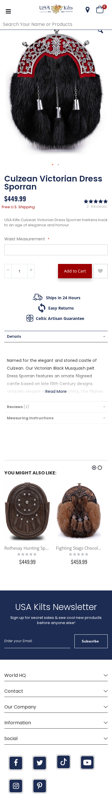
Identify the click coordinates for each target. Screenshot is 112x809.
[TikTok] (63, 762)
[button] (87, 10)
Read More (56, 391)
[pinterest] (39, 786)
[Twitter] (39, 763)
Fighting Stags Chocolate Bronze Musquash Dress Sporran (79, 548)
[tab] (56, 336)
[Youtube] (87, 762)
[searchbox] (56, 24)
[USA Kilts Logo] (56, 9)
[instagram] (16, 786)
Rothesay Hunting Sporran (27, 548)
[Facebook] (16, 763)
